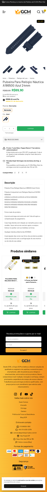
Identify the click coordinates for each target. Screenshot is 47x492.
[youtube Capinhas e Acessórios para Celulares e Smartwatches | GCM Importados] (26, 394)
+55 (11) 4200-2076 (25, 430)
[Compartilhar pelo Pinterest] (26, 172)
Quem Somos (23, 402)
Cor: (6, 114)
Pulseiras (12, 78)
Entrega (23, 408)
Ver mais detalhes (9, 96)
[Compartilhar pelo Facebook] (18, 172)
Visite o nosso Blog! (25, 442)
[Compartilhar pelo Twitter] (22, 172)
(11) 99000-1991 (25, 426)
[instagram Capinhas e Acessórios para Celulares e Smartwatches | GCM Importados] (15, 394)
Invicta (32, 78)
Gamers (23, 411)
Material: (9, 106)
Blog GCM (23, 417)
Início (4, 78)
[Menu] (4, 12)
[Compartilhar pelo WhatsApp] (15, 172)
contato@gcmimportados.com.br (25, 433)
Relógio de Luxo (22, 78)
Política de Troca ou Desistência (23, 414)
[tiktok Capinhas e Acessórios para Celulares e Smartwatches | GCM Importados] (31, 394)
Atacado (23, 405)
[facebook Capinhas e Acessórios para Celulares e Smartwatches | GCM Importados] (20, 394)
